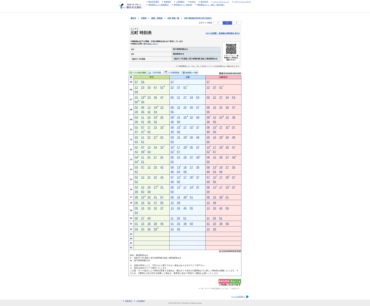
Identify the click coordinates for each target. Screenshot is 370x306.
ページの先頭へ (238, 296)
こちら (154, 44)
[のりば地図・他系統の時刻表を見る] (223, 33)
